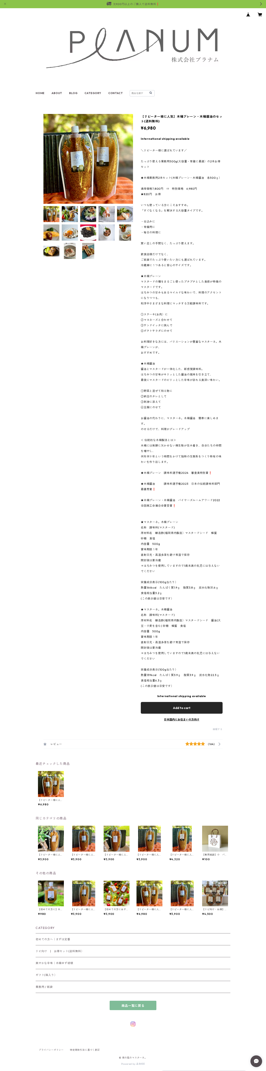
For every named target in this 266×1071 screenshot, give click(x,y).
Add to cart (181, 708)
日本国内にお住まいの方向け (181, 719)
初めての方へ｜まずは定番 (53, 939)
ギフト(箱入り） (46, 975)
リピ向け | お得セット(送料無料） (60, 951)
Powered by (128, 1063)
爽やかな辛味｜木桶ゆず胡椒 (54, 963)
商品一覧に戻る (133, 1006)
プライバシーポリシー (51, 1049)
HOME (40, 93)
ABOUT (57, 93)
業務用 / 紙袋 (44, 987)
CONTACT (115, 93)
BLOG (73, 93)
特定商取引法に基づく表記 (85, 1049)
